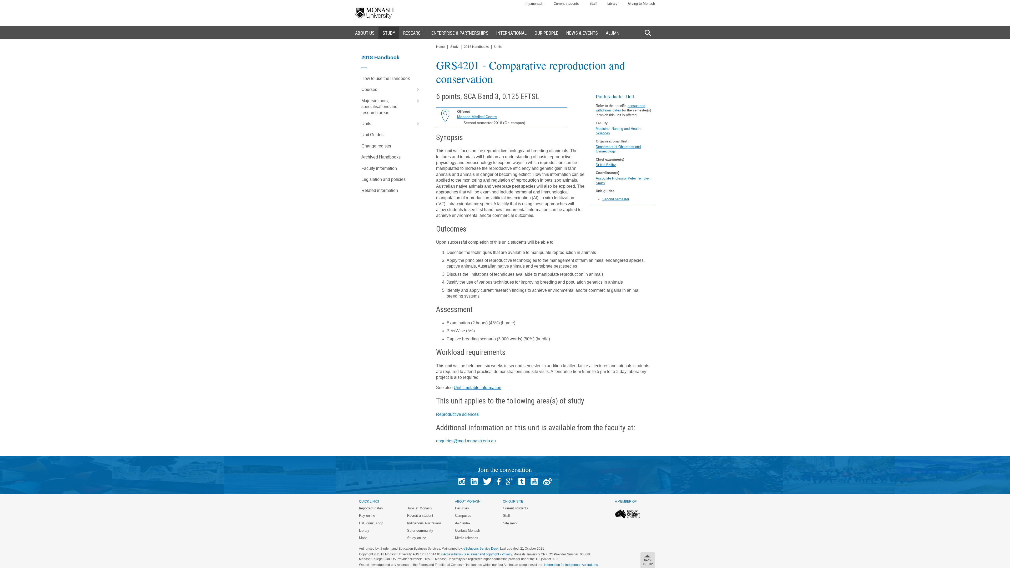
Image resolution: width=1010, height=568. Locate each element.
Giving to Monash (641, 4)
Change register (376, 146)
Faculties (462, 508)
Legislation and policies (383, 179)
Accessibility (452, 554)
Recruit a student (420, 516)
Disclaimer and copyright (481, 554)
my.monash (534, 4)
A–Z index (463, 523)
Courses (369, 89)
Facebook (499, 481)
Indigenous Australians (424, 523)
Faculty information (379, 168)
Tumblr (521, 481)
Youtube (534, 481)
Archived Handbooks (381, 157)
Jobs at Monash (419, 508)
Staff (593, 4)
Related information (379, 190)
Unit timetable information (477, 387)
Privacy (507, 554)
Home (440, 47)
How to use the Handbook (385, 78)
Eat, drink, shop (371, 523)
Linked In (474, 481)
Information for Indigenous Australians (571, 565)
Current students (566, 4)
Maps (363, 538)
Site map (510, 523)
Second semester (615, 199)
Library (612, 4)
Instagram (461, 481)
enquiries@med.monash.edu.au (466, 441)
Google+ (509, 481)
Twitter (487, 481)
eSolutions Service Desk (480, 548)
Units (366, 123)
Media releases (466, 538)
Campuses (463, 516)
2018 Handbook (380, 57)
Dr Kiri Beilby (606, 165)
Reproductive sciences (457, 414)
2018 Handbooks (476, 47)
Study (454, 47)
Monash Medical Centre (477, 117)
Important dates (371, 508)
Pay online (367, 516)
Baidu (547, 481)
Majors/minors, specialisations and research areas (379, 107)
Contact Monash (467, 531)
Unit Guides (372, 134)
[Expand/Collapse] (416, 89)
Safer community (420, 531)
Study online (416, 538)
